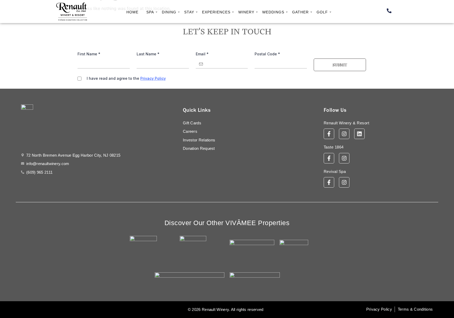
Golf (322, 12)
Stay (189, 12)
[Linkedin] (359, 134)
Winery (246, 12)
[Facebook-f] (329, 134)
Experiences (216, 12)
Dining (169, 12)
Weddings (273, 12)
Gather (300, 12)
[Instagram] (344, 134)
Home (132, 12)
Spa (150, 12)
